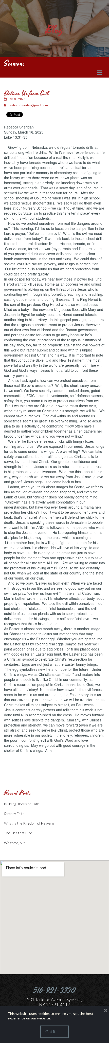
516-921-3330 (54, 990)
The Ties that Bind (18, 833)
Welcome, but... (15, 843)
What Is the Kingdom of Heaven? (29, 823)
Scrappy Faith (14, 813)
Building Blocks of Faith (21, 804)
